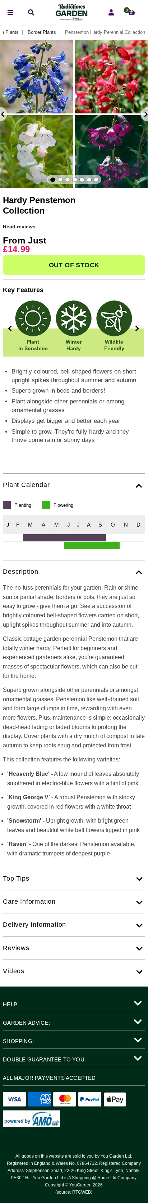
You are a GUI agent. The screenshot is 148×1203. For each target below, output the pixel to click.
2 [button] (60, 180)
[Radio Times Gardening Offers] (71, 18)
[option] (74, 114)
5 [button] (81, 180)
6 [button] (89, 180)
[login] (111, 12)
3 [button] (67, 180)
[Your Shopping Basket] (131, 12)
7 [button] (96, 180)
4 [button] (74, 180)
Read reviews (19, 226)
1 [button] (52, 180)
